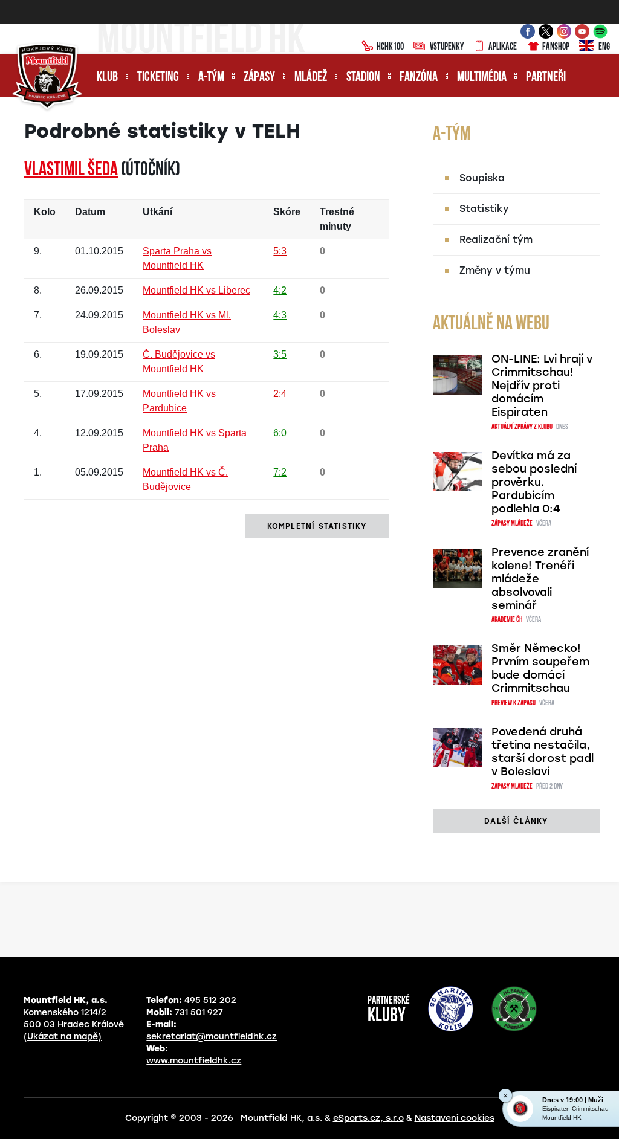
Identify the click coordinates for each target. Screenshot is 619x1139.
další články (516, 821)
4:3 (280, 315)
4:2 (280, 290)
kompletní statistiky (317, 526)
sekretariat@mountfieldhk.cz (211, 1036)
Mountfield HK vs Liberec (196, 290)
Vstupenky (447, 47)
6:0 (280, 433)
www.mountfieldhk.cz (193, 1061)
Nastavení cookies (454, 1118)
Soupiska (482, 178)
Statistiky (484, 209)
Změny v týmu (494, 270)
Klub (107, 78)
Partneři (546, 78)
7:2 (280, 472)
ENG (604, 47)
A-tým (211, 78)
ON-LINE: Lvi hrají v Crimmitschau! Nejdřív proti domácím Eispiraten (541, 385)
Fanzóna (419, 78)
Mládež (310, 78)
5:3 (280, 251)
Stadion (363, 78)
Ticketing (158, 78)
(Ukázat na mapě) (63, 1036)
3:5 (280, 354)
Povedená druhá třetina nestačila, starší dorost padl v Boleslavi (542, 751)
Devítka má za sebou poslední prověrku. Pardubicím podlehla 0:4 (534, 482)
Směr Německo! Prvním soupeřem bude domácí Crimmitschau (540, 668)
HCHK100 (390, 47)
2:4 (280, 394)
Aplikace (502, 47)
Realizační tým (496, 239)
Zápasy (259, 78)
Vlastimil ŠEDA (71, 170)
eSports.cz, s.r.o (368, 1118)
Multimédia (482, 78)
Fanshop (555, 47)
